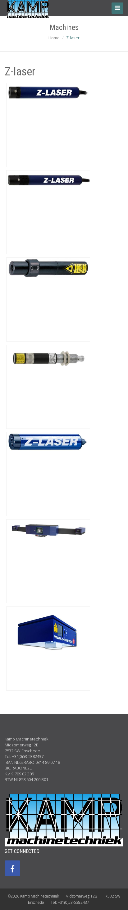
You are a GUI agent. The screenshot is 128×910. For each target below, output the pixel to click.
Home (54, 38)
